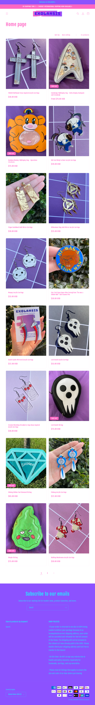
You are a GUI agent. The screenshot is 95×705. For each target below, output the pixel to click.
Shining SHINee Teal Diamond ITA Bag (20, 492)
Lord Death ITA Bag (57, 425)
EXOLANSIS (75, 699)
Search (8, 627)
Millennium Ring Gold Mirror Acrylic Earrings (65, 227)
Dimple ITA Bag (13, 557)
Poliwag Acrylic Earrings (58, 492)
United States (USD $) (14, 694)
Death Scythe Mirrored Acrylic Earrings (20, 360)
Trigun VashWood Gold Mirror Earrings (20, 227)
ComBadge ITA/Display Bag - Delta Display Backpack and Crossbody (67, 94)
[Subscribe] (65, 607)
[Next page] (53, 573)
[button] (7, 13)
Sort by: (57, 35)
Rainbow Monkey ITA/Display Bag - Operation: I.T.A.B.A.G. (22, 161)
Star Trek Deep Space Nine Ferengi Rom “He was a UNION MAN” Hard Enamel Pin (67, 293)
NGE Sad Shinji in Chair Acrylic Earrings (63, 160)
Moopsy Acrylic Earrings (16, 292)
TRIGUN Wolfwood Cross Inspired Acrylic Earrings (23, 93)
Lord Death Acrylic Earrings (59, 360)
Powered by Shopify (84, 699)
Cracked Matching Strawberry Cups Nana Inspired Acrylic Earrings (24, 426)
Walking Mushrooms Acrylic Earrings (62, 557)
